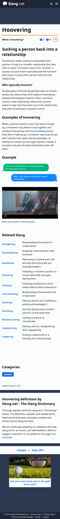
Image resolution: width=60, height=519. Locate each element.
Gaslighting (8, 244)
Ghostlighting (10, 252)
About (37, 517)
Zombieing (8, 263)
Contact (46, 517)
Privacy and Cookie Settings (22, 517)
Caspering (7, 336)
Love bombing (10, 293)
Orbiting (7, 285)
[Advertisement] (30, 16)
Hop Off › (38, 450)
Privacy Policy (49, 514)
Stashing (7, 302)
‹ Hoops (21, 450)
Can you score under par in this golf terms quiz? (30, 483)
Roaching (7, 310)
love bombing (38, 131)
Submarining (9, 328)
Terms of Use (36, 514)
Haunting (7, 275)
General (8, 374)
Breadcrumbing (11, 319)
